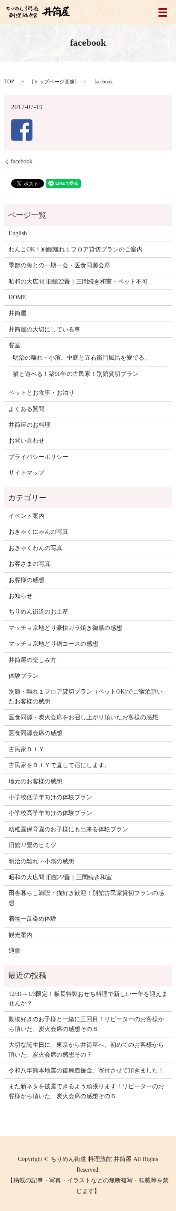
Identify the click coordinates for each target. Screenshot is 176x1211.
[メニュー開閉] (162, 12)
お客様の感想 (26, 580)
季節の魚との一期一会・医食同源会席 (59, 265)
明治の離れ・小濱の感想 (41, 861)
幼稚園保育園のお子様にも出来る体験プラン (68, 829)
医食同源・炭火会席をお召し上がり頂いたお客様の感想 (83, 717)
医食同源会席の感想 (35, 733)
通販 (15, 951)
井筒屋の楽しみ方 (32, 660)
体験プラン (23, 676)
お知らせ (20, 596)
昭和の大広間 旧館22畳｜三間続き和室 (60, 877)
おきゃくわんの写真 (35, 548)
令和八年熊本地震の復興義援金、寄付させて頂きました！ (86, 1070)
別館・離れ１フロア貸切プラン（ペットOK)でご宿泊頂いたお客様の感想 (86, 696)
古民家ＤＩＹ (26, 749)
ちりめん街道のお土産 (38, 611)
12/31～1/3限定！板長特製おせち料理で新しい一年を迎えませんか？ (88, 999)
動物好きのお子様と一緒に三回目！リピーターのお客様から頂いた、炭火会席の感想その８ (86, 1024)
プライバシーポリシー (38, 457)
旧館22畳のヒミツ (32, 845)
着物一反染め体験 (32, 919)
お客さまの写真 (29, 564)
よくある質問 (26, 409)
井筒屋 (17, 313)
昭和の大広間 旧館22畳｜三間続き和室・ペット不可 (78, 281)
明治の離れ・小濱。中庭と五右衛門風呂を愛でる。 (81, 357)
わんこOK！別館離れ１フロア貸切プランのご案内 (76, 249)
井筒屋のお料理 (29, 425)
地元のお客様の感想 (35, 781)
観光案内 (20, 935)
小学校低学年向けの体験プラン (50, 797)
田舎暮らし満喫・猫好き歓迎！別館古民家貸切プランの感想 (86, 898)
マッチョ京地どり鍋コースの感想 (53, 644)
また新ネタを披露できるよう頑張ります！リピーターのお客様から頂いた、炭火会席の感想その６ (86, 1091)
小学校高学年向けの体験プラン (50, 813)
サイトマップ (26, 473)
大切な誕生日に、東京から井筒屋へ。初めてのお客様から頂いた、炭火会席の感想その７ (86, 1049)
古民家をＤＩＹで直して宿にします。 (59, 765)
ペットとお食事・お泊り (41, 393)
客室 (15, 345)
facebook (21, 161)
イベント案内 (26, 516)
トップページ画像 (54, 82)
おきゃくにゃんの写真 (38, 532)
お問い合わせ (26, 440)
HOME (17, 297)
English (18, 233)
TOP (9, 82)
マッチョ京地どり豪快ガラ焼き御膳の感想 (65, 628)
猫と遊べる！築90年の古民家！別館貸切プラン (75, 374)
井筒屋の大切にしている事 (44, 329)
